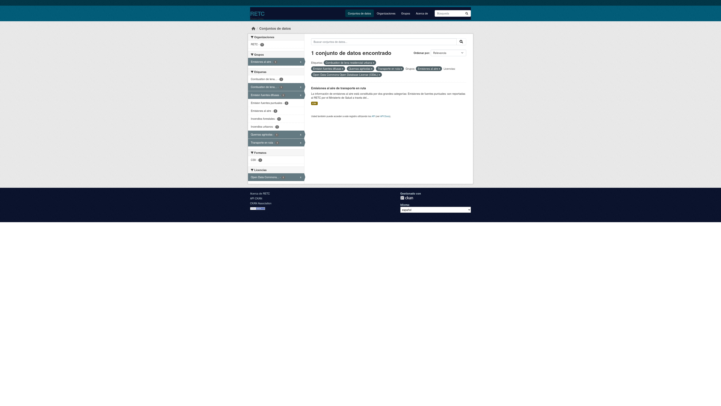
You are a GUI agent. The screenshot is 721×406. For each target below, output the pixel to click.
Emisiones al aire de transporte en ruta (338, 88)
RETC (257, 13)
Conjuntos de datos (359, 13)
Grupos (405, 13)
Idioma (404, 205)
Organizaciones (386, 13)
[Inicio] (253, 28)
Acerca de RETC (260, 193)
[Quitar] (373, 62)
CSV (314, 103)
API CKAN (256, 198)
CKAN (406, 198)
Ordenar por (421, 53)
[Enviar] (467, 13)
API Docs (385, 116)
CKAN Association (261, 203)
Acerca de (422, 13)
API (373, 116)
